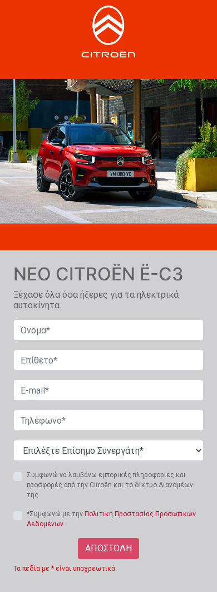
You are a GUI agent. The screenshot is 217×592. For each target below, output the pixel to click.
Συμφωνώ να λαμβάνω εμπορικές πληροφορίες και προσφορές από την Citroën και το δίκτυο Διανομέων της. (110, 485)
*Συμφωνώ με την (111, 519)
